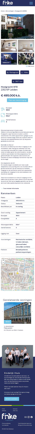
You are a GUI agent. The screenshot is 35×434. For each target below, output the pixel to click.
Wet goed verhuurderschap (25, 425)
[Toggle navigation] (31, 3)
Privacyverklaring (6, 423)
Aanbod (4, 410)
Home (2, 11)
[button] (17, 273)
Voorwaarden (5, 425)
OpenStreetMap (24, 290)
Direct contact (11, 399)
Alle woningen (10, 11)
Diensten (15, 409)
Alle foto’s (31, 66)
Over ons (15, 410)
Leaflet (17, 290)
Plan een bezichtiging (17, 100)
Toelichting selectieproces (24, 423)
